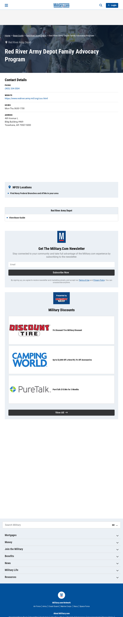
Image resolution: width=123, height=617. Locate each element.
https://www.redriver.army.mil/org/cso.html (26, 98)
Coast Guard (54, 606)
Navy (76, 606)
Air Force (37, 606)
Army (44, 606)
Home (7, 35)
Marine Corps (66, 606)
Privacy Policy (99, 280)
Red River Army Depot (36, 35)
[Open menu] (6, 5)
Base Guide (18, 35)
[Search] (101, 5)
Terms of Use (84, 280)
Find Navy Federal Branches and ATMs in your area (34, 193)
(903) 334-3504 (12, 88)
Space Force (85, 606)
